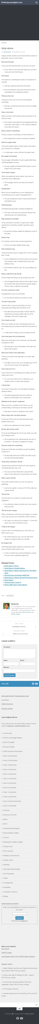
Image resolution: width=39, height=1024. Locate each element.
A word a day (7, 733)
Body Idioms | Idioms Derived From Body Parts (20, 578)
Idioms (4, 43)
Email (22, 660)
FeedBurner (24, 921)
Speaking (6, 864)
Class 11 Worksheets (10, 760)
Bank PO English (8, 742)
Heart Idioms (8, 580)
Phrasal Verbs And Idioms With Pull (16, 575)
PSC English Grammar (10, 989)
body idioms (10, 595)
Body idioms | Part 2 (11, 566)
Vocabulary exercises (10, 892)
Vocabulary (7, 887)
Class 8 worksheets (9, 796)
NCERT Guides (15, 614)
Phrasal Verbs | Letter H (12, 582)
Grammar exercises (9, 815)
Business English (7, 708)
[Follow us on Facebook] (33, 684)
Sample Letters (8, 860)
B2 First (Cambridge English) (12, 738)
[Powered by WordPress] (12, 1013)
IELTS (5, 824)
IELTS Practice (26, 612)
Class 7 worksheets (9, 792)
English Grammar (7, 704)
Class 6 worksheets (9, 783)
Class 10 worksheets (10, 756)
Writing (5, 896)
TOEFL (5, 878)
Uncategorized (8, 883)
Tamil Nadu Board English (11, 869)
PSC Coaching (8, 851)
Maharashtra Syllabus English (13, 842)
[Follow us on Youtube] (36, 684)
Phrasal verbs (7, 846)
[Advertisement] (19, 20)
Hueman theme (29, 1014)
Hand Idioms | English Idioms (14, 568)
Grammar (6, 810)
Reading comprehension (11, 855)
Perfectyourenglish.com (11, 2)
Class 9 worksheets (9, 806)
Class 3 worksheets (9, 769)
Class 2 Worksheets (10, 765)
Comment (7, 647)
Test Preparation (8, 873)
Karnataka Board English (11, 828)
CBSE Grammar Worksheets (12, 751)
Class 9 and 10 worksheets (12, 801)
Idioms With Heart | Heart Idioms (15, 585)
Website (6, 667)
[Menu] (36, 2)
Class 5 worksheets (9, 778)
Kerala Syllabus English (11, 833)
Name (6, 660)
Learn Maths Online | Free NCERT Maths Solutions (18, 956)
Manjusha (7, 52)
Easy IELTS (5, 949)
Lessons (6, 837)
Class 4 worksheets (9, 774)
